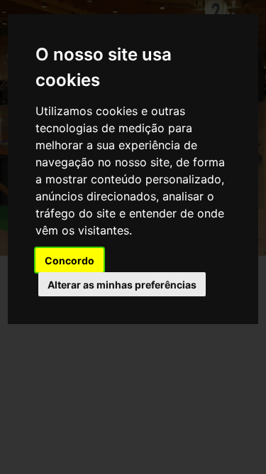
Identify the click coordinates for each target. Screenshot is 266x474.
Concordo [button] (69, 260)
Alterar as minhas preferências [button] (122, 285)
